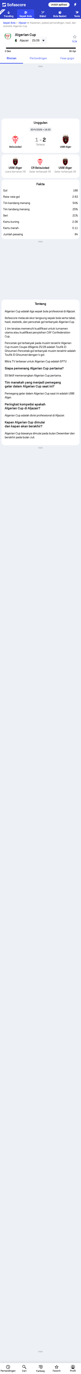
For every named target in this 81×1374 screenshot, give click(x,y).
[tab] (11, 59)
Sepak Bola (9, 23)
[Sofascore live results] (16, 4)
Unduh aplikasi (59, 4)
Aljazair (22, 23)
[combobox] (38, 40)
